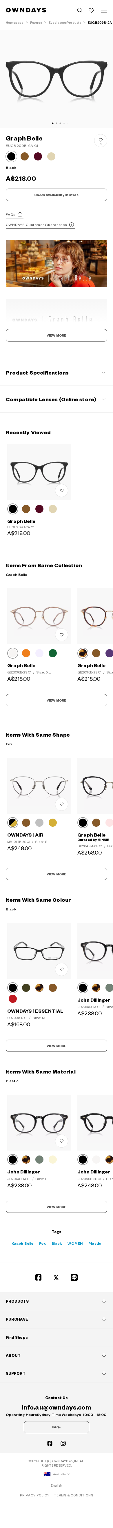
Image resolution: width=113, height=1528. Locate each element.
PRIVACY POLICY (35, 1495)
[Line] (74, 1277)
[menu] (104, 10)
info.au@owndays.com (56, 1407)
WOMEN (75, 1243)
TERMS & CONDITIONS (73, 1495)
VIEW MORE (56, 335)
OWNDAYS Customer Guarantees (36, 224)
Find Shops (17, 1337)
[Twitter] (56, 1277)
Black (57, 1243)
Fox (42, 1243)
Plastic (94, 1243)
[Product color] (11, 156)
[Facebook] (38, 1277)
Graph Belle (23, 1243)
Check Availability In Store (56, 195)
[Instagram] (63, 1443)
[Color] (13, 509)
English (57, 1485)
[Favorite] (91, 10)
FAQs (10, 214)
